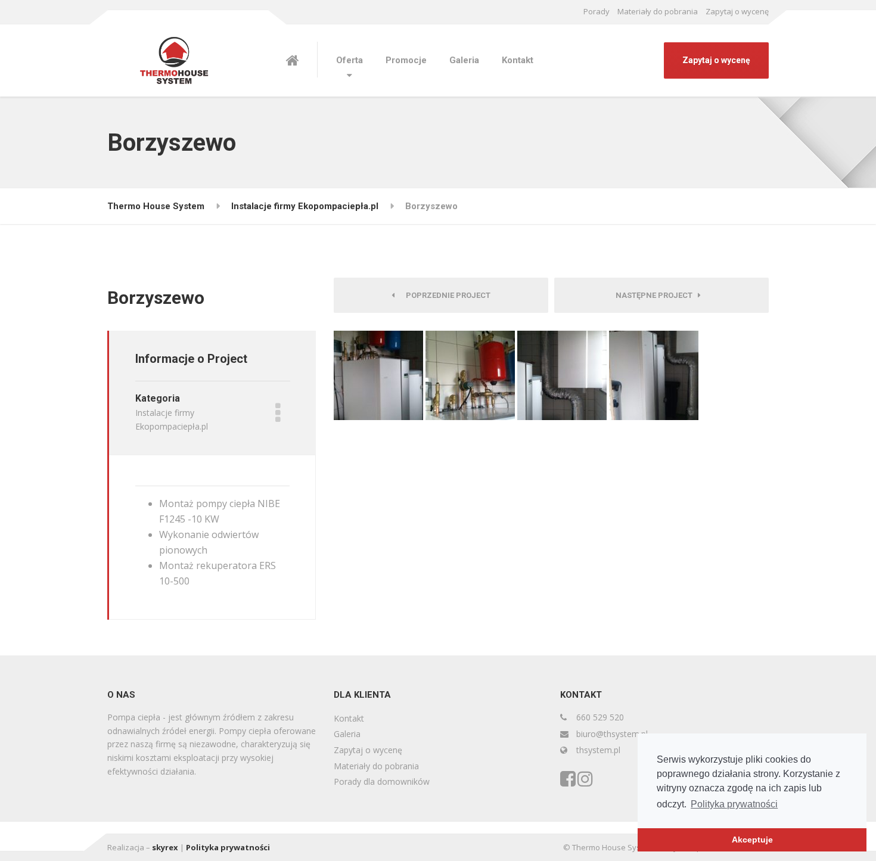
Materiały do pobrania (657, 11)
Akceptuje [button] (752, 839)
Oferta (349, 60)
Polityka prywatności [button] (734, 804)
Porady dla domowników (382, 781)
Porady (596, 11)
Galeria (464, 60)
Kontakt (517, 60)
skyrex (165, 847)
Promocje (406, 60)
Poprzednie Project (445, 295)
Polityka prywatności (228, 847)
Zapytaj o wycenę (737, 11)
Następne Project (657, 295)
